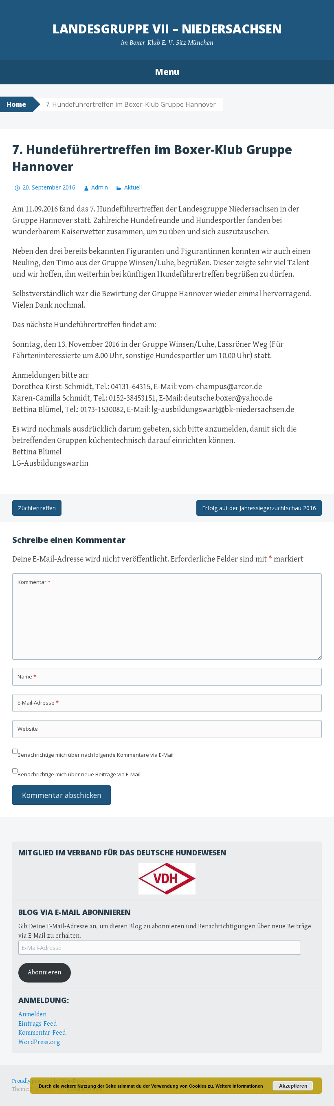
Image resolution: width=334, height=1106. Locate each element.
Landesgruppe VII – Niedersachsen (167, 28)
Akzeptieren (293, 1085)
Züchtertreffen (37, 508)
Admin (99, 187)
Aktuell (132, 187)
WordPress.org (39, 1042)
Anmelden (32, 1014)
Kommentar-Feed (42, 1033)
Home (16, 104)
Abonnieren (44, 972)
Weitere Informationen (239, 1086)
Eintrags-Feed (37, 1024)
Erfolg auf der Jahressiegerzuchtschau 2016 (259, 508)
